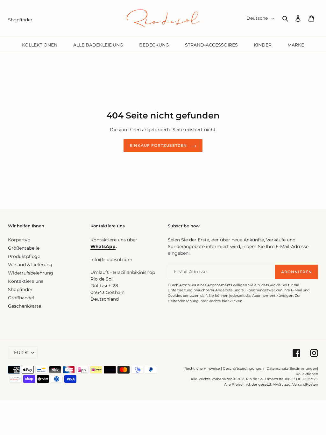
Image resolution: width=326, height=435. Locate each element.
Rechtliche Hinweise (202, 368)
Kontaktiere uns (25, 281)
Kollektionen (307, 374)
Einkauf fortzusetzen (158, 145)
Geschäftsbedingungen (243, 368)
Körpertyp (19, 240)
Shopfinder (20, 289)
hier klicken (232, 301)
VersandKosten (305, 384)
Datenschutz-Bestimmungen (291, 368)
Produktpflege (24, 256)
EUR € (21, 352)
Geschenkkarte (24, 306)
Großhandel (21, 298)
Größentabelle (23, 248)
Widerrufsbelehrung (30, 273)
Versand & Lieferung (30, 264)
